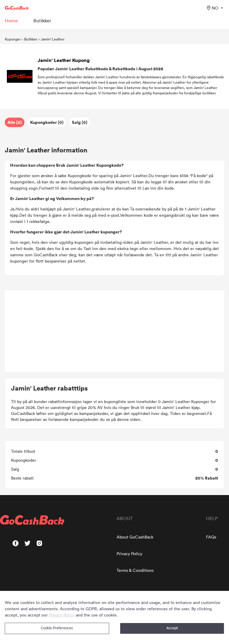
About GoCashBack (135, 537)
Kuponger (13, 39)
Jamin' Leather (52, 39)
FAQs (211, 537)
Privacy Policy (129, 553)
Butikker (30, 39)
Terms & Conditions (135, 570)
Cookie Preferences (57, 628)
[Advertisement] (114, 331)
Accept (172, 628)
